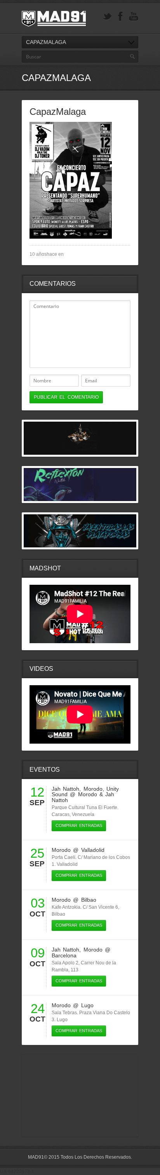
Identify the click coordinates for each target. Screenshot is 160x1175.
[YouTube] (133, 16)
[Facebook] (120, 16)
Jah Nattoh (65, 789)
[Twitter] (107, 16)
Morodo (93, 789)
